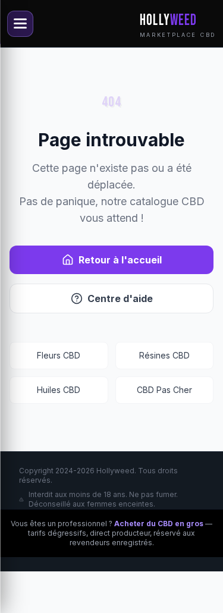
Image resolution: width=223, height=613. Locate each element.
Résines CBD (164, 355)
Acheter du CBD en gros (158, 523)
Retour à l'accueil (120, 260)
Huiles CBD (58, 390)
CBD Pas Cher (164, 390)
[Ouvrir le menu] (20, 24)
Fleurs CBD (58, 355)
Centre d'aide (120, 298)
